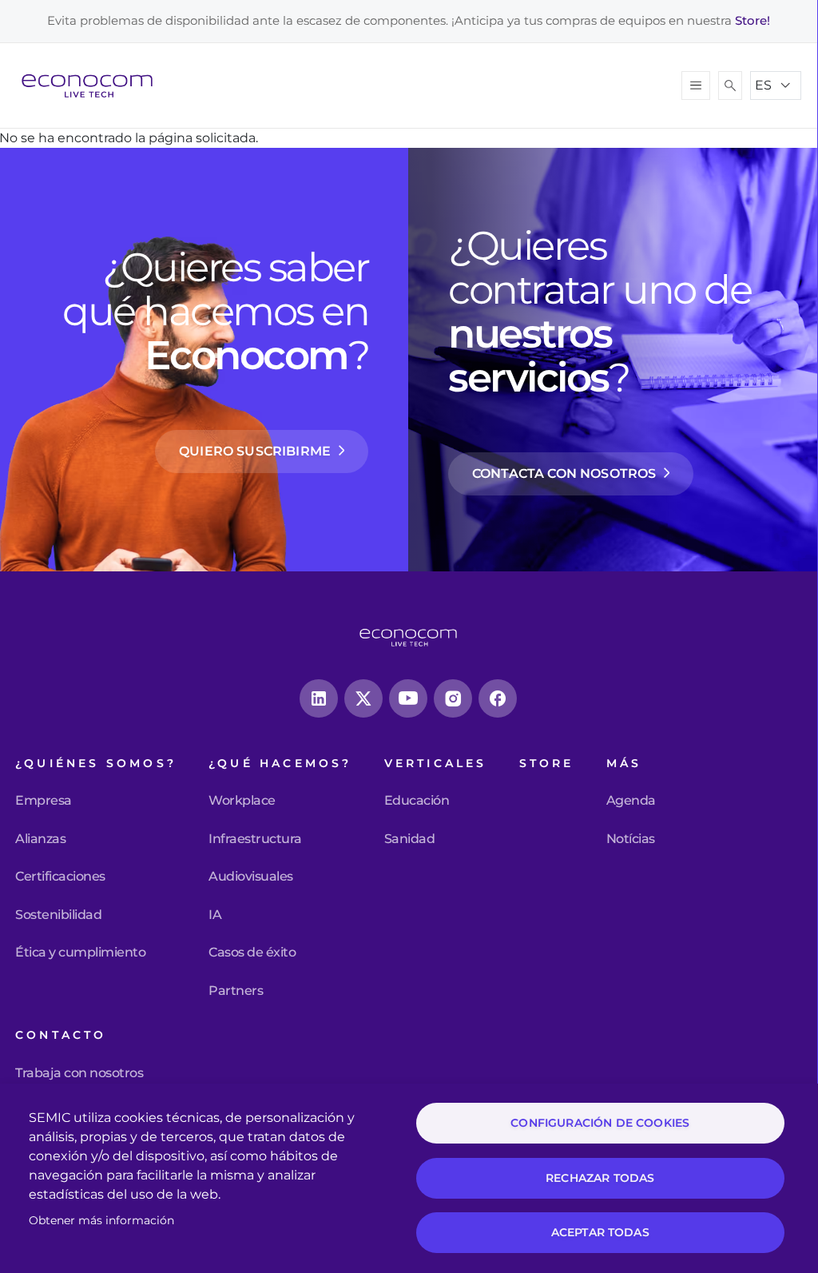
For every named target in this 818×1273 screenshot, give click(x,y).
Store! (752, 20)
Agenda (631, 801)
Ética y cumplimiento (80, 952)
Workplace (242, 801)
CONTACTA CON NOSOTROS (564, 473)
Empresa (43, 801)
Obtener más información (101, 1220)
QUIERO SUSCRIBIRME (255, 451)
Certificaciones (60, 876)
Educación (417, 801)
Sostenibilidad (58, 915)
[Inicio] (93, 85)
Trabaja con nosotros (79, 1073)
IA (214, 915)
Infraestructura (255, 839)
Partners (235, 991)
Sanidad (409, 839)
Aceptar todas (600, 1232)
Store (546, 764)
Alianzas (40, 839)
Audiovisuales (250, 876)
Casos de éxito (252, 952)
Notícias (630, 839)
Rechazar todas (600, 1178)
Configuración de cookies (599, 1123)
